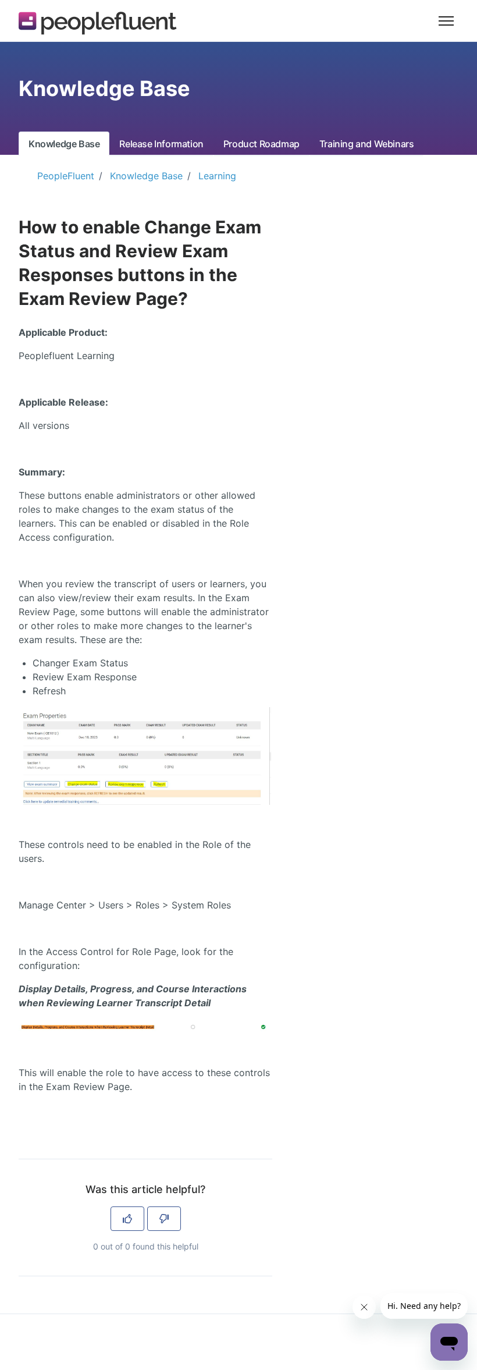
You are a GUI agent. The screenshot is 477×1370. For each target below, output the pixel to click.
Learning (217, 176)
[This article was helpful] (127, 1218)
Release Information (161, 144)
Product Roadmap (261, 144)
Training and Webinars (366, 144)
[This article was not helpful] (164, 1218)
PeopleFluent (65, 176)
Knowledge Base (64, 144)
